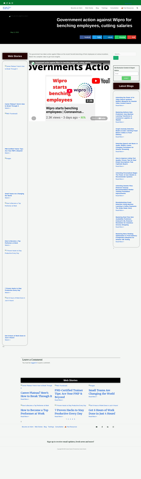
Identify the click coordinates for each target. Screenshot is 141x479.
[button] (137, 8)
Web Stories (39, 427)
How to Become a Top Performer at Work (34, 412)
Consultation (59, 427)
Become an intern (27, 427)
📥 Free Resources (71, 427)
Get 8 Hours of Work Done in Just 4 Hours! (102, 412)
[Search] (115, 58)
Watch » (7, 108)
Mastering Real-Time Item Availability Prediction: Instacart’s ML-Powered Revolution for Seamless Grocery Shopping (125, 221)
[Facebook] (7, 3)
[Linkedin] (9, 3)
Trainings (51, 427)
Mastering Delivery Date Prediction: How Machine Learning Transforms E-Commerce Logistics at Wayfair (124, 116)
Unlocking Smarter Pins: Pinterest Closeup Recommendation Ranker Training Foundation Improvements (124, 189)
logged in (34, 363)
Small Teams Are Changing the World (102, 392)
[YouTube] (4, 3)
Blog (45, 427)
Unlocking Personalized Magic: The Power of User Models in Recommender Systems (126, 175)
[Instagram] (12, 3)
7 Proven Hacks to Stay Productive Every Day (69, 412)
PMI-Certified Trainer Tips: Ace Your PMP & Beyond (69, 394)
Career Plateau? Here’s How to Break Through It (36, 394)
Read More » (120, 105)
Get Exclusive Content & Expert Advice (124, 69)
